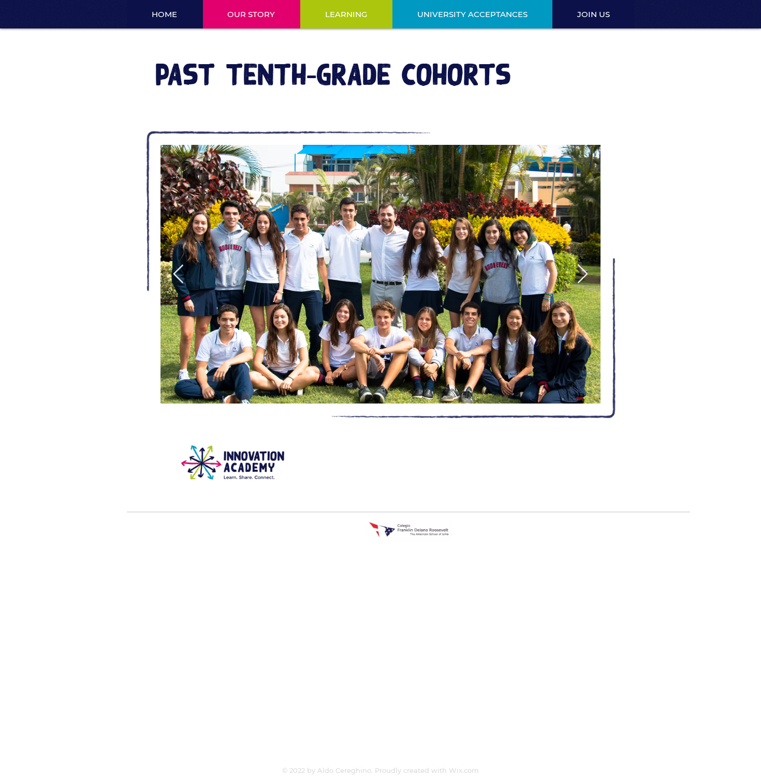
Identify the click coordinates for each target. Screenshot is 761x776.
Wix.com (464, 770)
